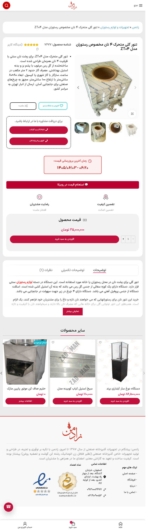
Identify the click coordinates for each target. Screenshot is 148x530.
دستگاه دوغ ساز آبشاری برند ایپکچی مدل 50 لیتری (123, 391)
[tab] (99, 270)
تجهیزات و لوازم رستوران (114, 27)
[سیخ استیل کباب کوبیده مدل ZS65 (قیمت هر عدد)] (72, 362)
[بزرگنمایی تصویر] (132, 112)
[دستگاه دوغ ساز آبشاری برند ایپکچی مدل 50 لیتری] (120, 362)
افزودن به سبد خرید (64, 239)
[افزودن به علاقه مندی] (100, 342)
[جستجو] (6, 5)
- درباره (133, 486)
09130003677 (94, 489)
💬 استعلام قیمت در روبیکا (72, 185)
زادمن (135, 27)
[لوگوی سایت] (72, 5)
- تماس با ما (130, 492)
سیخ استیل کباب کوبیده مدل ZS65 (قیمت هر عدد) (75, 391)
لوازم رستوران (24, 282)
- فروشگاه (132, 480)
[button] (135, 87)
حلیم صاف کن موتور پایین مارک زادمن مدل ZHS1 (26, 391)
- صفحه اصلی (129, 474)
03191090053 (95, 496)
